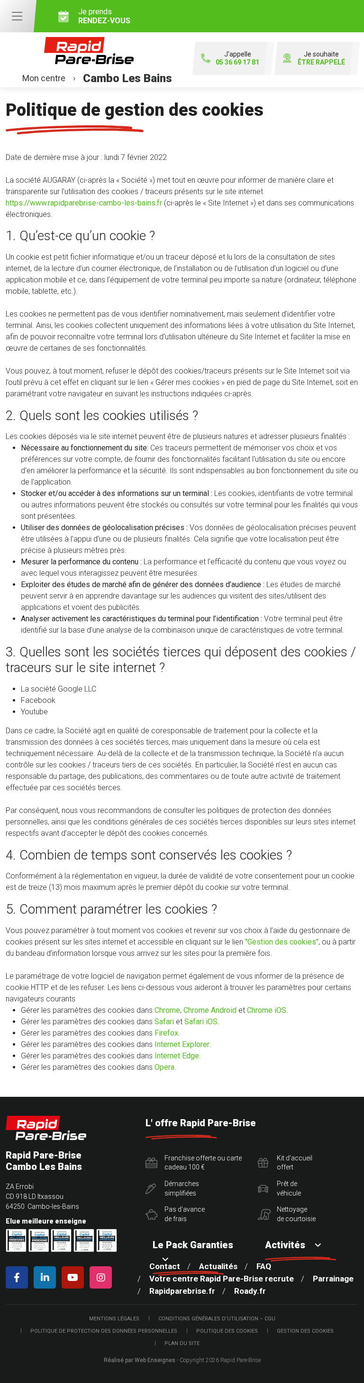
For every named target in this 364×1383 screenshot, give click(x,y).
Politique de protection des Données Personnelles (103, 1331)
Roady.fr (250, 1291)
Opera (164, 1067)
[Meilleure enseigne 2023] (106, 1240)
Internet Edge (177, 1055)
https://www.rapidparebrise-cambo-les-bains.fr (84, 202)
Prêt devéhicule (289, 1188)
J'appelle (237, 58)
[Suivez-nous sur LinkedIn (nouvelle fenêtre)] (47, 1277)
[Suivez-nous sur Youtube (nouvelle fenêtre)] (75, 1277)
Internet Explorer (182, 1044)
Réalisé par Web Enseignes (139, 1360)
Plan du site (182, 1343)
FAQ (263, 1266)
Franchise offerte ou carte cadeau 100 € (203, 1162)
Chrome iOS (266, 1010)
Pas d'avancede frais (184, 1214)
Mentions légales (114, 1319)
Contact (164, 1266)
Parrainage (333, 1278)
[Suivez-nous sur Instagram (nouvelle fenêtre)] (103, 1277)
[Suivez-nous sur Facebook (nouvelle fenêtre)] (19, 1277)
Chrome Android (210, 1010)
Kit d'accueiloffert (294, 1162)
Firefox (166, 1032)
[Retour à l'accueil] (46, 1128)
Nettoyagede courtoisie (296, 1214)
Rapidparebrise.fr (182, 1291)
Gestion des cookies (305, 1331)
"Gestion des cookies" (281, 941)
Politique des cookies (227, 1331)
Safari (164, 1021)
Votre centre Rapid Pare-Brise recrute (221, 1278)
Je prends (104, 16)
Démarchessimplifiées (181, 1188)
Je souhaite (321, 58)
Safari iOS (201, 1021)
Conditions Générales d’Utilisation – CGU (216, 1319)
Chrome (167, 1010)
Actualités (218, 1266)
